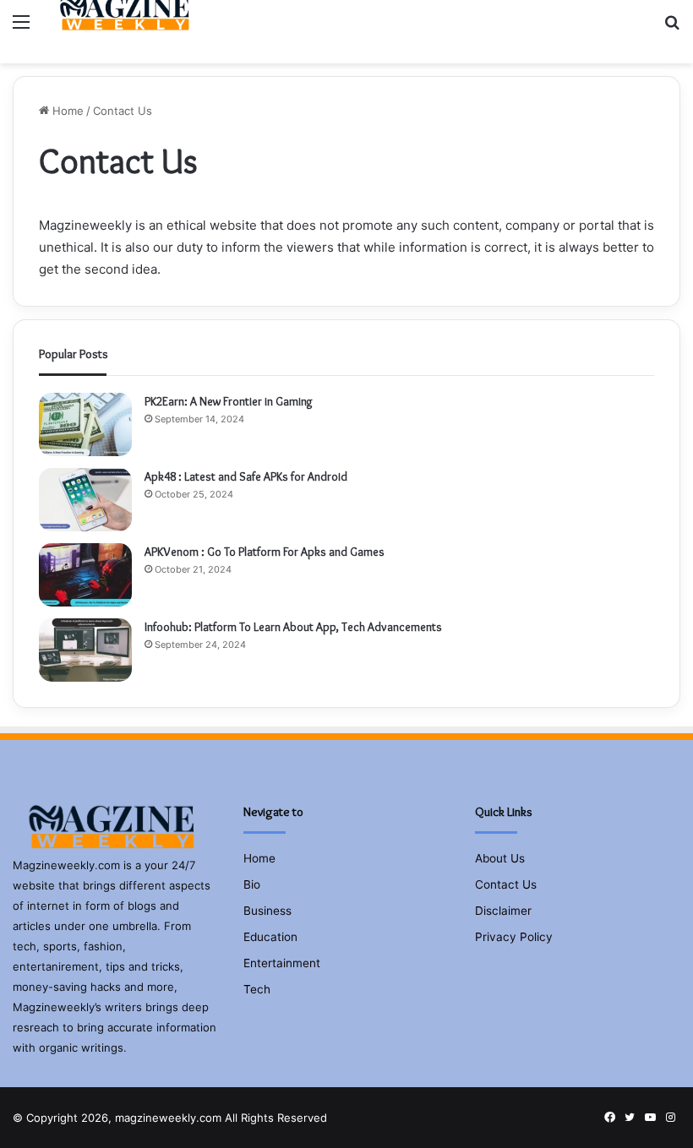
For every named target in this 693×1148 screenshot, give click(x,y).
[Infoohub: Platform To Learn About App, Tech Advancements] (85, 650)
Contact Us (506, 884)
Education (270, 937)
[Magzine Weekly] (127, 21)
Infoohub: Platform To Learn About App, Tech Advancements (295, 626)
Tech (256, 989)
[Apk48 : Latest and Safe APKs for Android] (85, 499)
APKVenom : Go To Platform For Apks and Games (265, 551)
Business (267, 910)
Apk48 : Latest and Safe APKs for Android (246, 476)
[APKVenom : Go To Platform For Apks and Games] (85, 575)
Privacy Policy (514, 937)
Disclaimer (503, 910)
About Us (500, 858)
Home (66, 110)
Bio (251, 884)
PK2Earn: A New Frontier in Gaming (229, 401)
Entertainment (281, 963)
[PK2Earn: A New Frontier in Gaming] (85, 424)
